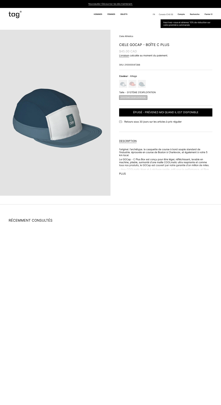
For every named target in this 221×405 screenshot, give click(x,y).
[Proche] (217, 23)
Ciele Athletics (126, 36)
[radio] (123, 84)
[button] (98, 14)
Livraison (124, 55)
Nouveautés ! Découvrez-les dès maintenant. (110, 4)
